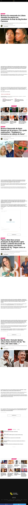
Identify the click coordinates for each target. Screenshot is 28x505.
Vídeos (22, 499)
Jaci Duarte (24, 96)
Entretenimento (6, 499)
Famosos (10, 499)
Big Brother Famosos (10, 96)
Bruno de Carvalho (15, 96)
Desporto (14, 499)
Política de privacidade (11, 500)
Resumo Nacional (6, 26)
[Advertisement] (14, 8)
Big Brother (18, 499)
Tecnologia (25, 499)
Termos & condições (18, 500)
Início (2, 499)
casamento (20, 96)
